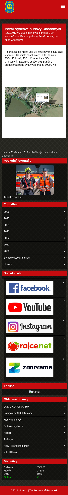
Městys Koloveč (13, 419)
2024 (6, 225)
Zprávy (15, 152)
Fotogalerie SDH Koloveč (18, 413)
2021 (6, 244)
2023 (6, 231)
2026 (6, 212)
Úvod (5, 152)
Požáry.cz (9, 439)
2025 (6, 218)
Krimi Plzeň (10, 452)
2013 (25, 152)
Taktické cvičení (13, 197)
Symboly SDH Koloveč (17, 257)
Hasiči (7, 433)
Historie (8, 264)
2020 (6, 251)
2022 (6, 238)
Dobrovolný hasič (13, 426)
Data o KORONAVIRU (16, 406)
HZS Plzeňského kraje (16, 446)
